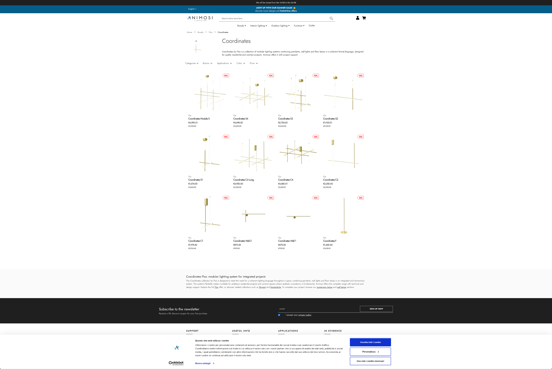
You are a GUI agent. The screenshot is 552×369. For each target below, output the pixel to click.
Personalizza (368, 351)
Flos (211, 32)
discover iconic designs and (276, 10)
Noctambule (275, 287)
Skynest (262, 287)
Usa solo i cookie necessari (370, 361)
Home (190, 32)
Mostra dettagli (203, 363)
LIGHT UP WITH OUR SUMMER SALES (274, 7)
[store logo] (199, 18)
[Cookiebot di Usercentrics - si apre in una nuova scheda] (176, 363)
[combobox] (277, 18)
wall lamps (341, 287)
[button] (192, 9)
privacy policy (305, 315)
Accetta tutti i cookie (370, 342)
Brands (201, 32)
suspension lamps (324, 287)
